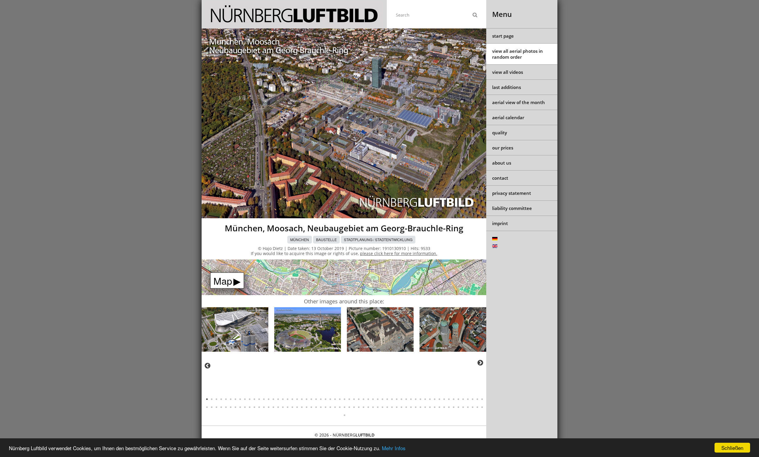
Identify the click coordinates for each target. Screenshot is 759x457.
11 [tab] (254, 399)
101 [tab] (401, 407)
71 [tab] (259, 407)
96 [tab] (378, 407)
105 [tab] (420, 407)
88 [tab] (340, 407)
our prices (502, 148)
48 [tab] (430, 399)
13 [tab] (264, 399)
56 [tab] (468, 399)
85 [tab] (326, 407)
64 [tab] (226, 407)
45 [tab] (416, 399)
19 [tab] (292, 399)
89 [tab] (344, 407)
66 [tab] (235, 407)
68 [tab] (245, 407)
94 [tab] (368, 407)
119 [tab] (344, 415)
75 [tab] (278, 407)
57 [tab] (473, 399)
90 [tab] (349, 407)
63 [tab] (221, 407)
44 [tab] (411, 399)
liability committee (512, 208)
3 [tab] (216, 399)
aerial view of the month (518, 102)
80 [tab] (302, 407)
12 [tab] (259, 399)
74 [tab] (273, 407)
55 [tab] (463, 399)
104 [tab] (416, 407)
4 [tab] (221, 399)
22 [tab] (307, 399)
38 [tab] (382, 399)
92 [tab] (359, 407)
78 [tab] (292, 407)
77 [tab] (288, 407)
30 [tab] (344, 399)
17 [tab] (283, 399)
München (299, 239)
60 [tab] (207, 407)
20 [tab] (297, 399)
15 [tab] (273, 399)
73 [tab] (269, 407)
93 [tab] (363, 407)
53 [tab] (454, 399)
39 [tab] (387, 399)
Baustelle (326, 239)
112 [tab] (454, 407)
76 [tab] (283, 407)
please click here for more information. (398, 253)
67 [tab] (240, 407)
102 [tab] (406, 407)
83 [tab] (316, 407)
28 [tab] (335, 399)
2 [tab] (212, 399)
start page (503, 36)
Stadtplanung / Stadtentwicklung (378, 239)
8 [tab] (240, 399)
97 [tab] (382, 407)
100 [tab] (397, 407)
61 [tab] (212, 407)
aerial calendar (508, 117)
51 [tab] (444, 399)
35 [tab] (368, 399)
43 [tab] (406, 399)
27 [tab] (330, 399)
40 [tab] (392, 399)
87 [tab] (335, 407)
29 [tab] (340, 399)
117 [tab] (477, 407)
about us (501, 163)
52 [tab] (449, 399)
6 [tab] (231, 399)
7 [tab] (235, 399)
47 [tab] (425, 399)
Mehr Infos (394, 448)
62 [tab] (216, 407)
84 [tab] (321, 407)
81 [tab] (307, 407)
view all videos (507, 72)
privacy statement (511, 193)
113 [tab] (458, 407)
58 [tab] (477, 399)
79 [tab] (297, 407)
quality (499, 133)
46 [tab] (420, 399)
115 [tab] (468, 407)
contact (500, 178)
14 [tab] (269, 399)
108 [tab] (435, 407)
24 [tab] (316, 399)
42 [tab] (401, 399)
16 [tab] (278, 399)
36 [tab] (373, 399)
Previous (208, 366)
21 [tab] (302, 399)
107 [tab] (430, 407)
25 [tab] (321, 399)
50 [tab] (439, 399)
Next (480, 363)
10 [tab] (250, 399)
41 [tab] (397, 399)
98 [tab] (387, 407)
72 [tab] (264, 407)
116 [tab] (473, 407)
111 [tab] (449, 407)
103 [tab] (411, 407)
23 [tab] (311, 399)
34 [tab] (363, 399)
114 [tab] (463, 407)
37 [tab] (378, 399)
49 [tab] (435, 399)
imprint (500, 223)
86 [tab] (330, 407)
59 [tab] (482, 399)
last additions (506, 87)
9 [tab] (245, 399)
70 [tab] (254, 407)
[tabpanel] (235, 330)
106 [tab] (425, 407)
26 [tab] (326, 399)
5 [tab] (226, 399)
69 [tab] (250, 407)
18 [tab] (288, 399)
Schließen (732, 447)
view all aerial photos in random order (517, 54)
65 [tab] (231, 407)
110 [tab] (444, 407)
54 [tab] (458, 399)
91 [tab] (354, 407)
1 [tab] (207, 399)
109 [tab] (439, 407)
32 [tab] (354, 399)
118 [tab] (482, 407)
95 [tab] (373, 407)
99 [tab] (392, 407)
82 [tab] (311, 407)
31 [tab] (349, 399)
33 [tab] (359, 399)
